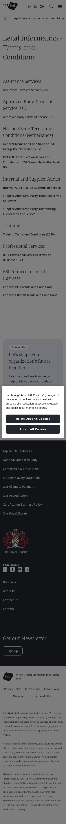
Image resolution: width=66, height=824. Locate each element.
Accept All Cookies (33, 429)
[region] (33, 412)
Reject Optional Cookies (33, 418)
